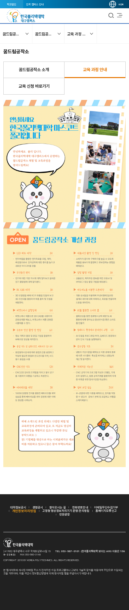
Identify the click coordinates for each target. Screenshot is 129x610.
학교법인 (11, 4)
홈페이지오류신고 (106, 510)
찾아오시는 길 (57, 507)
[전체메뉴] (119, 16)
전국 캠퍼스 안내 (35, 4)
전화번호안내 (80, 507)
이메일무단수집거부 (106, 507)
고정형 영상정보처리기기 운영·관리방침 (65, 510)
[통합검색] (111, 15)
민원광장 (64, 514)
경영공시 (37, 507)
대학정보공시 (18, 507)
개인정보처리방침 (24, 511)
